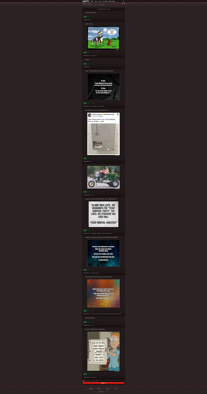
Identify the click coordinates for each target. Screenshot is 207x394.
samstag (103, 233)
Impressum (102, 391)
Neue (100, 1)
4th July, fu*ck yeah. (90, 12)
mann (93, 377)
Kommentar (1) (87, 233)
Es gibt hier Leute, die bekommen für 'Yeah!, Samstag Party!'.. (101, 199)
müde (93, 106)
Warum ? (87, 59)
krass (103, 106)
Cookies (99, 391)
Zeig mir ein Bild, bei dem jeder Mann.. (95, 329)
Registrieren (89, 3)
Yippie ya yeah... (89, 23)
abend (95, 106)
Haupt (92, 1)
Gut (85, 17)
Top (96, 1)
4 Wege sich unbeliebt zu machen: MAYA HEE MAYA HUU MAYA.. (101, 237)
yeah (95, 55)
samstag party (107, 233)
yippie (93, 55)
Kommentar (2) (87, 377)
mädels (101, 106)
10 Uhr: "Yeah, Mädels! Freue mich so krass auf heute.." (99, 71)
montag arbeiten (94, 233)
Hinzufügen (113, 1)
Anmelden (84, 3)
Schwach (89, 17)
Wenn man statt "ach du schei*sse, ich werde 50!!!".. (98, 276)
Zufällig (106, 1)
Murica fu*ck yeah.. (90, 317)
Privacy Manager (106, 391)
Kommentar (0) (87, 55)
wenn (95, 377)
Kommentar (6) (87, 161)
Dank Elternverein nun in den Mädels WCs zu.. (97, 110)
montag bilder (99, 233)
